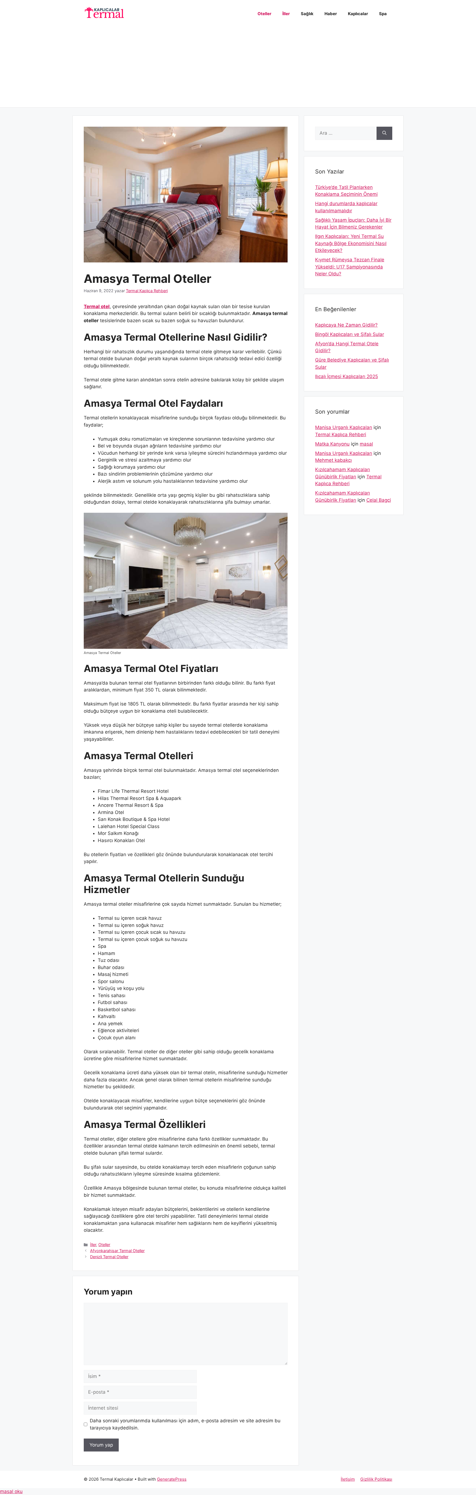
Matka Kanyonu (332, 444)
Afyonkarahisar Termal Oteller (117, 1250)
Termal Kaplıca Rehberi (340, 434)
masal (366, 444)
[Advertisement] (238, 68)
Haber (330, 13)
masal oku (11, 1491)
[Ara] (384, 133)
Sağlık (307, 13)
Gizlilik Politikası (376, 1479)
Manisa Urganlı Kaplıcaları (343, 427)
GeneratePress (171, 1479)
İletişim (348, 1479)
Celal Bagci (378, 500)
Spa (383, 13)
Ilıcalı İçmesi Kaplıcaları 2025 (346, 376)
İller (286, 13)
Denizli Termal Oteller (109, 1256)
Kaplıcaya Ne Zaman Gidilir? (346, 325)
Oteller (264, 13)
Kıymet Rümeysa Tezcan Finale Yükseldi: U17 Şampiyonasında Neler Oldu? (349, 266)
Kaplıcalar (358, 13)
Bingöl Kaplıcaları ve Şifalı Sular (349, 334)
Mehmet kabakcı (333, 460)
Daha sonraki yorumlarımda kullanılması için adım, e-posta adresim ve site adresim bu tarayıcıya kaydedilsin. (185, 1424)
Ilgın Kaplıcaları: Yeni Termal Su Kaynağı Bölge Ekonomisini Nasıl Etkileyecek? (350, 243)
